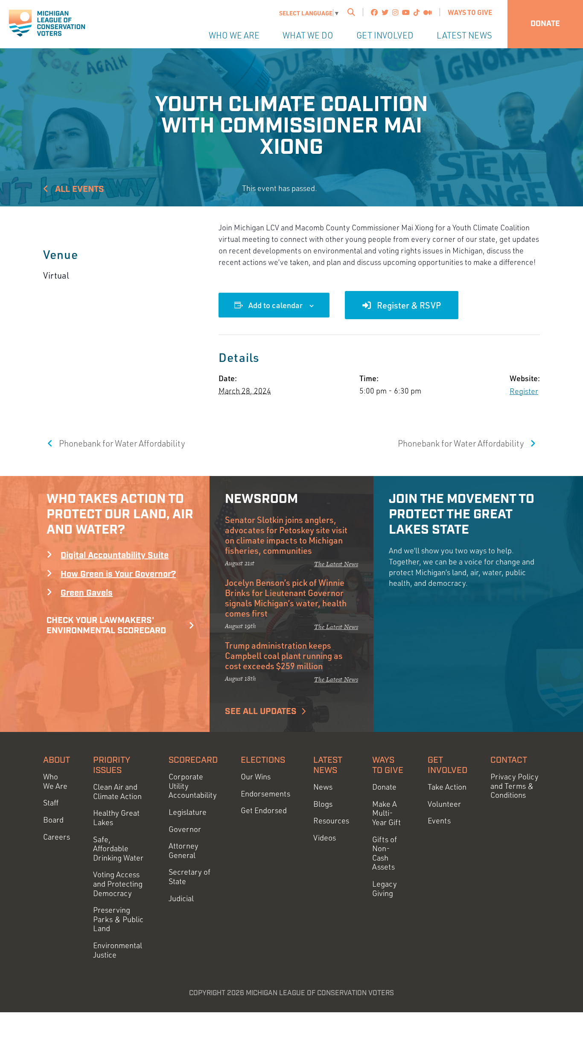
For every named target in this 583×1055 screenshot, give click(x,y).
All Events (78, 189)
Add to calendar (275, 305)
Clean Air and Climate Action (117, 791)
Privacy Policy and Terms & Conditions (514, 785)
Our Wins (256, 776)
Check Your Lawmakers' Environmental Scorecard (106, 625)
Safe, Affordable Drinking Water (118, 848)
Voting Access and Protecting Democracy (118, 883)
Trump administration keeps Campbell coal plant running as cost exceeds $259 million (284, 655)
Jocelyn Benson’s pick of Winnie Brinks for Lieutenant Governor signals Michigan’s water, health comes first (286, 598)
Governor (185, 829)
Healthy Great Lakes (116, 817)
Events (439, 820)
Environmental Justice (117, 950)
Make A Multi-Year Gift (386, 813)
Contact (508, 760)
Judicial (181, 898)
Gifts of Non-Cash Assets (384, 853)
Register (524, 391)
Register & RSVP (408, 305)
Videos (324, 837)
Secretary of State (189, 876)
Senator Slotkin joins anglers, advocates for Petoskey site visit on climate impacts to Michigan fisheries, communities (286, 535)
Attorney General (183, 850)
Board (53, 819)
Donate (545, 24)
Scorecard (193, 760)
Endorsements (265, 793)
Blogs (322, 803)
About (56, 760)
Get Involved (385, 35)
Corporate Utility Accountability (193, 785)
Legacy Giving (384, 888)
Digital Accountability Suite (115, 555)
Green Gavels (87, 593)
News (322, 786)
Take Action (447, 786)
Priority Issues (111, 765)
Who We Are (234, 35)
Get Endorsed (264, 810)
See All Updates (261, 711)
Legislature (188, 812)
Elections (263, 760)
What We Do (308, 35)
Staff (50, 802)
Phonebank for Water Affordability (121, 443)
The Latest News (336, 564)
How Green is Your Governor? (118, 574)
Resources (331, 820)
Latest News (464, 35)
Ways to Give (470, 12)
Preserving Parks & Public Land (118, 919)
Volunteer (444, 803)
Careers (56, 836)
